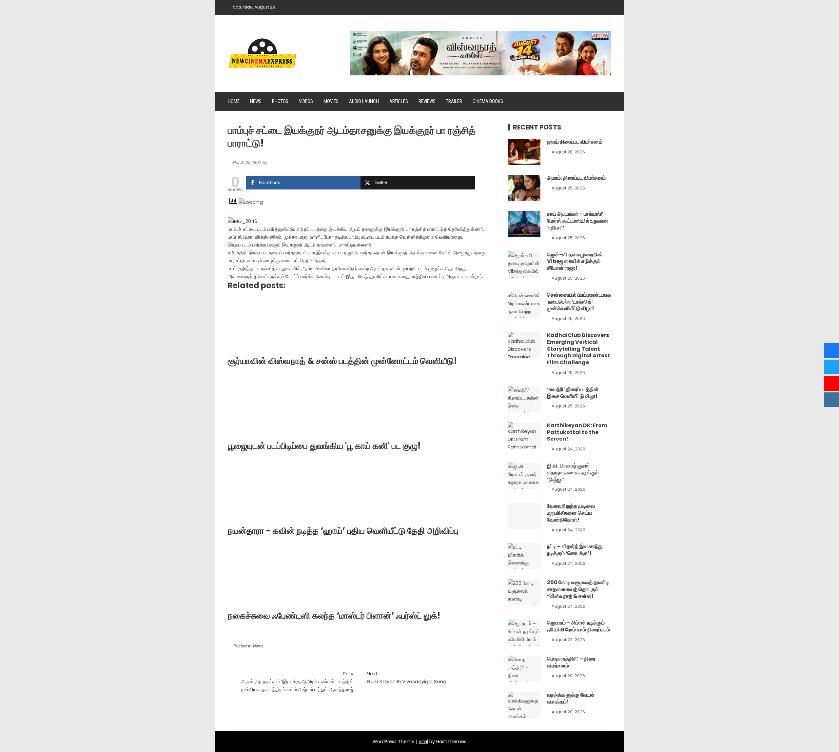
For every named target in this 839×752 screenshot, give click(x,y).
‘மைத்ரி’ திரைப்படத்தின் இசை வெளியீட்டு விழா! (573, 393)
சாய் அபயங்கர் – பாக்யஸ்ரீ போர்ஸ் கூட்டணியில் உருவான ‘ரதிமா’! (577, 220)
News (256, 101)
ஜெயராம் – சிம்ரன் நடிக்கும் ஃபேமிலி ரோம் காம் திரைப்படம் (578, 626)
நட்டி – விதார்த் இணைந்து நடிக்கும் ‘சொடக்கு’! (575, 550)
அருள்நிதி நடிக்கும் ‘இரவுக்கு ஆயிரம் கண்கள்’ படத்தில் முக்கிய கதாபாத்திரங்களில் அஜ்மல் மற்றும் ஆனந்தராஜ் (297, 681)
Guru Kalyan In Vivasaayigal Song (406, 677)
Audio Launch (364, 101)
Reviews (427, 101)
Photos (280, 101)
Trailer (454, 101)
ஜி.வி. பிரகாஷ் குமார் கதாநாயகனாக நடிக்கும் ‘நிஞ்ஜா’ (572, 472)
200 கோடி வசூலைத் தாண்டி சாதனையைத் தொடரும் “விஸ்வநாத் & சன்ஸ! (578, 589)
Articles (398, 101)
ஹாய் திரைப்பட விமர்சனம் (574, 142)
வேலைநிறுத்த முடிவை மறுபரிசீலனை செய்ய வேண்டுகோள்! (571, 513)
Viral (423, 741)
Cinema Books (488, 101)
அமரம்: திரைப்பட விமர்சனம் (576, 178)
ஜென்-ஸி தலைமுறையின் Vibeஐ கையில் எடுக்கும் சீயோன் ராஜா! (574, 261)
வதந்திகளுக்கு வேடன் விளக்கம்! (571, 698)
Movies (331, 101)
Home (234, 101)
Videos (306, 101)
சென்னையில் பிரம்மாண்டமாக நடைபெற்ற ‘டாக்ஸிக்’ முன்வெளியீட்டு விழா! (579, 301)
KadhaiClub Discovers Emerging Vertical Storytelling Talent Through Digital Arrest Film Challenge (578, 348)
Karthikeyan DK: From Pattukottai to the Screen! (577, 432)
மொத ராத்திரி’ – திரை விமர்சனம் (571, 662)
